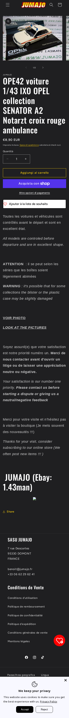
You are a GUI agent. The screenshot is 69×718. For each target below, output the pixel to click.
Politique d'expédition (22, 624)
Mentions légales (19, 641)
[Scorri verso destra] (43, 67)
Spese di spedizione (29, 145)
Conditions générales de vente (28, 632)
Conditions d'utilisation (23, 598)
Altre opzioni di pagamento (34, 192)
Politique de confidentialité (25, 615)
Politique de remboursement (26, 606)
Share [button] (10, 511)
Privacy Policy (48, 701)
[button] (7, 5)
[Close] (65, 680)
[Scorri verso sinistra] (26, 67)
